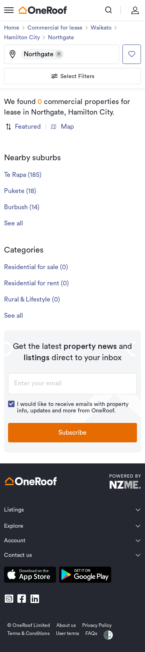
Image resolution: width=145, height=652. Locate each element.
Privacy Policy (97, 625)
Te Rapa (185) (22, 175)
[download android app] (85, 576)
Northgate (61, 37)
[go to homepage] (43, 10)
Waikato (101, 28)
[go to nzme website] (125, 482)
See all (13, 223)
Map (67, 126)
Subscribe (72, 432)
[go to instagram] (9, 598)
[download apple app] (30, 576)
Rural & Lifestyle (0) (32, 299)
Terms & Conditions (28, 633)
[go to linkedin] (34, 598)
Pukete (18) (20, 191)
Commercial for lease (55, 28)
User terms (67, 633)
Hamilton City (22, 37)
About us (66, 625)
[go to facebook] (22, 598)
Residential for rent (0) (36, 283)
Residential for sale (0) (36, 267)
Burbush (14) (21, 207)
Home (11, 28)
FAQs (91, 633)
